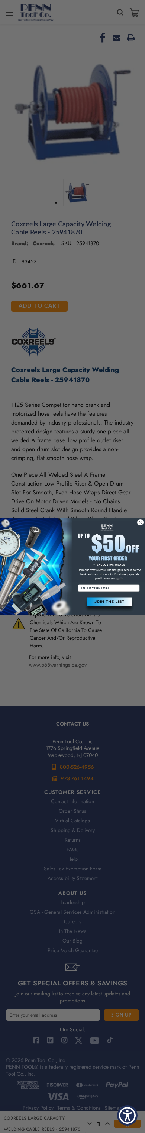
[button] (108, 605)
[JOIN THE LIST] (108, 605)
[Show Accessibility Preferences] (127, 1115)
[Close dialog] (140, 522)
